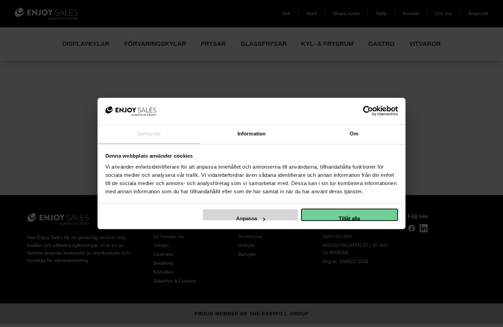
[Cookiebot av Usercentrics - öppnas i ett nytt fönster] (368, 111)
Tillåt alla (349, 218)
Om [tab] (354, 133)
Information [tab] (251, 133)
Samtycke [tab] (149, 133)
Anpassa (246, 218)
